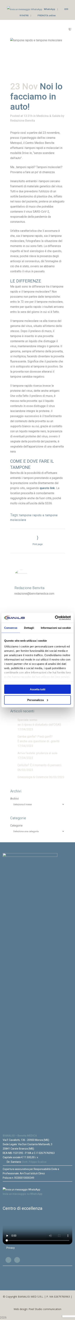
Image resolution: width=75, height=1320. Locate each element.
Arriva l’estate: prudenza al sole (37, 753)
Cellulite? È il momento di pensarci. (39, 765)
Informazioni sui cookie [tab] (56, 627)
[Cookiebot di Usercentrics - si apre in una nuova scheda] (55, 617)
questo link (47, 488)
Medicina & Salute (48, 116)
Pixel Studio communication (45, 1309)
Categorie (16, 825)
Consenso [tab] (10, 627)
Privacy (10, 1247)
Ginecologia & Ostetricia (32, 777)
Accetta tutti (37, 689)
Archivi (14, 798)
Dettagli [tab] (29, 627)
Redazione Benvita (22, 120)
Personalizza (35, 699)
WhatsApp (49, 9)
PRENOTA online (47, 15)
